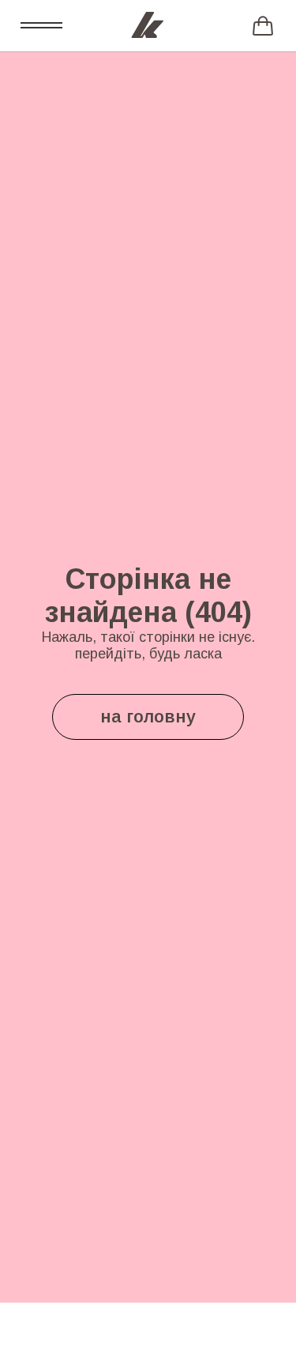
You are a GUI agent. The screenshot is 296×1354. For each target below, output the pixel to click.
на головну (148, 716)
